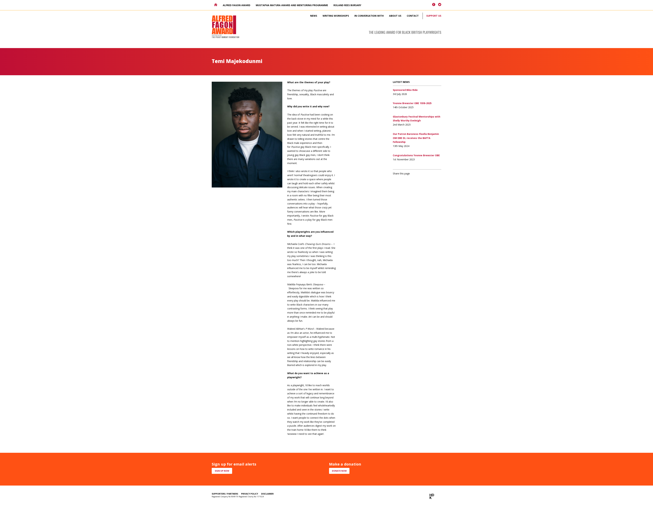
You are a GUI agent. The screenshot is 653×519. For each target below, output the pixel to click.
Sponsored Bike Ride (405, 90)
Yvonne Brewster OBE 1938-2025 (412, 103)
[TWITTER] (439, 4)
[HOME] (216, 4)
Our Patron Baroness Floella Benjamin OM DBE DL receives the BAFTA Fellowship (416, 138)
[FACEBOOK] (433, 4)
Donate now (339, 470)
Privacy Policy (249, 493)
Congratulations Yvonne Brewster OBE (416, 155)
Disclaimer (267, 493)
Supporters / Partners (225, 493)
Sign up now (222, 470)
